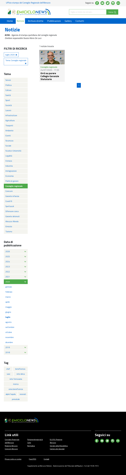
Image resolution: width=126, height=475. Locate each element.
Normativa (31, 445)
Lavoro (8, 110)
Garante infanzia (12, 196)
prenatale (16, 399)
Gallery (68, 21)
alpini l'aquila (11, 394)
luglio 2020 (10, 54)
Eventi (8, 135)
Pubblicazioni (54, 21)
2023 (7, 266)
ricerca (15, 384)
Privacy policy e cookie (13, 459)
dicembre (9, 342)
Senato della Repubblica (59, 445)
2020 (7, 281)
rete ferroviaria (16, 378)
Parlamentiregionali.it (35, 439)
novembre (9, 337)
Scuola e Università (13, 150)
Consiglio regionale (14, 186)
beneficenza (20, 368)
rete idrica (21, 373)
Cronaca (8, 160)
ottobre (8, 332)
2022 (7, 271)
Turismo (8, 231)
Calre (29, 442)
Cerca (111, 12)
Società (8, 105)
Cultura (8, 90)
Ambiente (9, 130)
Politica (8, 85)
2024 (7, 261)
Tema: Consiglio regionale (15, 60)
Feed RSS (32, 459)
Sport (7, 100)
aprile (7, 301)
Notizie (20, 21)
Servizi (8, 80)
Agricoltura (10, 120)
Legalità (8, 155)
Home (10, 21)
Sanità (8, 95)
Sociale (8, 145)
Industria (9, 165)
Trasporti (9, 125)
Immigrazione (11, 170)
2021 (7, 276)
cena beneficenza (16, 389)
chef (8, 368)
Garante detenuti (12, 216)
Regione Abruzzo (11, 445)
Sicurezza (9, 140)
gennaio (8, 286)
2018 (7, 352)
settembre (9, 327)
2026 (7, 251)
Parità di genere (11, 181)
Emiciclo (8, 226)
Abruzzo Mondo (12, 221)
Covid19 (8, 201)
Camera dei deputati (57, 449)
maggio (8, 306)
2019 (7, 347)
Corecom (9, 191)
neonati (23, 394)
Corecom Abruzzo (11, 449)
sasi (8, 373)
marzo (8, 296)
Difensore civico (12, 211)
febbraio (8, 291)
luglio (7, 317)
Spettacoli (9, 206)
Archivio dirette (35, 21)
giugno (8, 312)
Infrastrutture (11, 115)
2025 (7, 256)
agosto (8, 322)
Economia (9, 175)
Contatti (80, 21)
